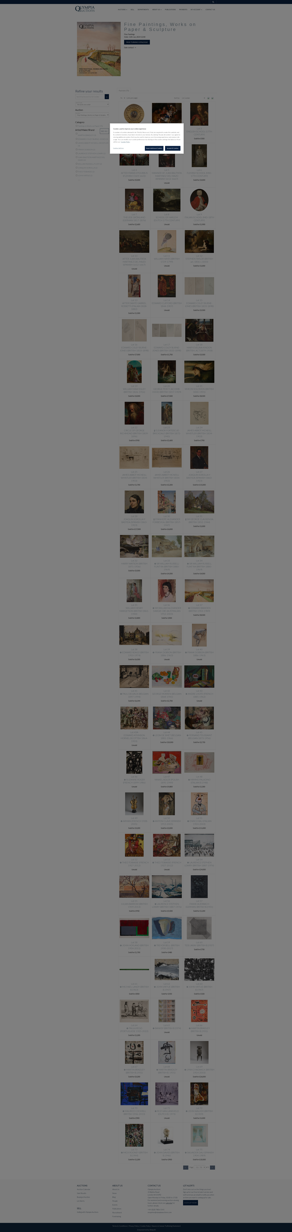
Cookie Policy (125, 142)
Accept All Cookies (172, 148)
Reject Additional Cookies (154, 148)
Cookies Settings (118, 148)
